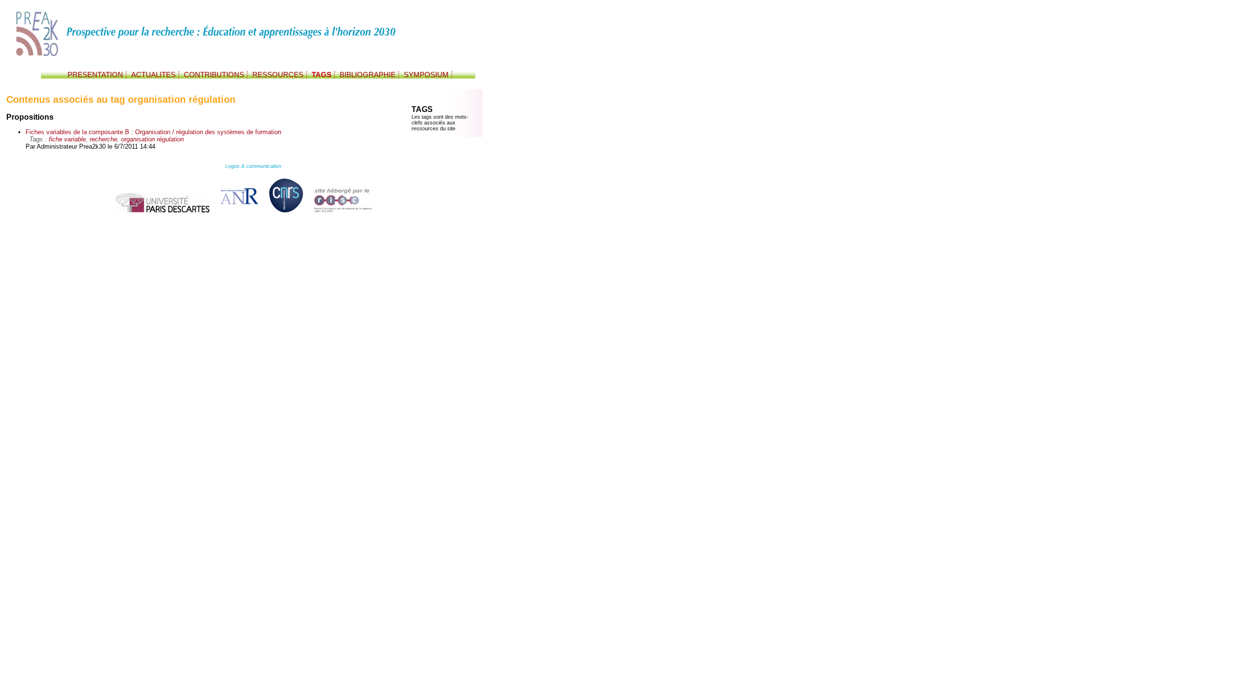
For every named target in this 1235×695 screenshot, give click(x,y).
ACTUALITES (153, 75)
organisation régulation (152, 139)
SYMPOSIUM (426, 75)
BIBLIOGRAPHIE (368, 75)
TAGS (321, 75)
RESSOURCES (277, 75)
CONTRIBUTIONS (214, 75)
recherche (103, 139)
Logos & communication (253, 166)
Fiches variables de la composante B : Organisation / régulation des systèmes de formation (153, 132)
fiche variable (67, 139)
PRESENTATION (95, 75)
